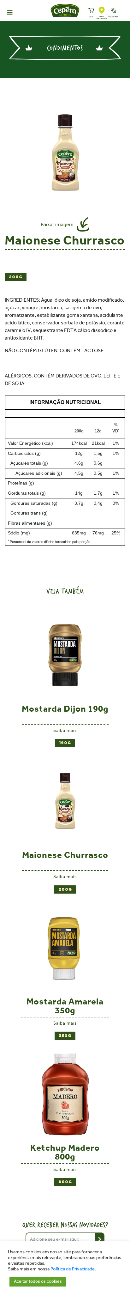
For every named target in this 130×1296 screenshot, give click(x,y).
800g (65, 1182)
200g (15, 277)
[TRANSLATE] (113, 11)
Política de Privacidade (72, 1269)
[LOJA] (91, 11)
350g (65, 1036)
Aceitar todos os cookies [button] (38, 1281)
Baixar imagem (57, 224)
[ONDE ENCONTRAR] (101, 10)
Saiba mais (65, 730)
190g (65, 743)
